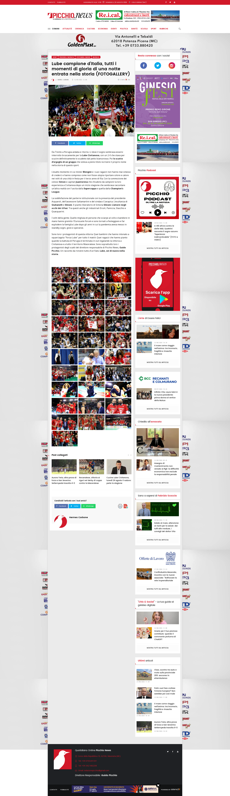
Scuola (144, 28)
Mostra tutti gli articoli (158, 248)
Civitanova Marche (83, 57)
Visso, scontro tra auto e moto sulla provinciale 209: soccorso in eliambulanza (165, 674)
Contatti (51, 2)
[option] (64, 473)
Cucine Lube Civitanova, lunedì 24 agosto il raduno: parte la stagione (118, 480)
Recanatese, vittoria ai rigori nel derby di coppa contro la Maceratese (90, 480)
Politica (124, 28)
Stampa (122, 80)
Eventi (114, 28)
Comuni (54, 28)
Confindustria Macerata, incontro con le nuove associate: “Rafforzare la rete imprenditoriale (165, 576)
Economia (103, 28)
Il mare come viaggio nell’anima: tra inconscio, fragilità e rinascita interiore (166, 349)
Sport (153, 28)
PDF (128, 80)
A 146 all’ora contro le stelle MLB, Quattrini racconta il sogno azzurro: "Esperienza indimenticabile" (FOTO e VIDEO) (166, 232)
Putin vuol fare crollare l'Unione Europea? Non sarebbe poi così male (164, 691)
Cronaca (79, 28)
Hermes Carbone (78, 517)
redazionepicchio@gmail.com (96, 770)
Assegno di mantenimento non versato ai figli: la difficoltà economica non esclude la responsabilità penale (166, 469)
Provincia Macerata (66, 57)
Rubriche (164, 28)
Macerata (96, 57)
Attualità (67, 28)
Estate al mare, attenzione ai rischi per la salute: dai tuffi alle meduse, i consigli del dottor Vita (166, 527)
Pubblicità (61, 2)
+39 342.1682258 (89, 765)
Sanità (134, 28)
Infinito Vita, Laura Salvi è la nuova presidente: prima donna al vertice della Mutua (166, 396)
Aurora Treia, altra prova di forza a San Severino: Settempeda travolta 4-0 (64, 480)
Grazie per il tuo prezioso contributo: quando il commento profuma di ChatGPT (165, 635)
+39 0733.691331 (89, 761)
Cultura (91, 28)
